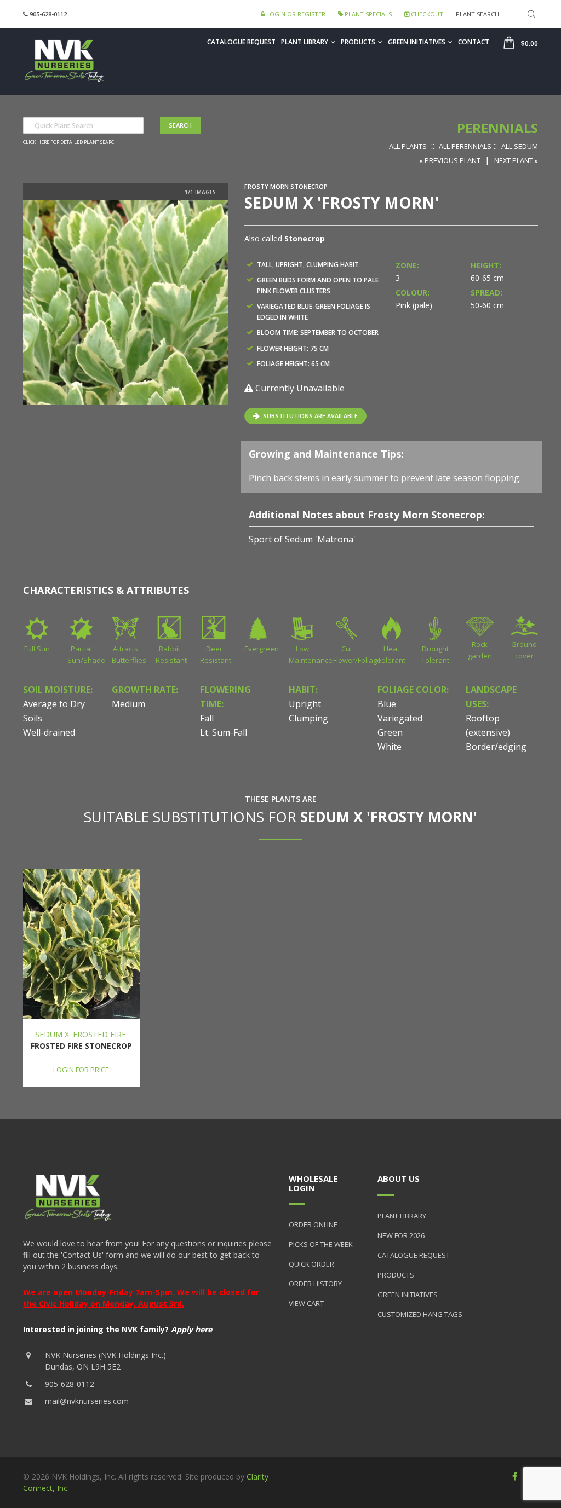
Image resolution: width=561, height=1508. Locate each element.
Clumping (308, 718)
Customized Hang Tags (419, 1314)
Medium (128, 704)
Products (358, 42)
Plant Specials (367, 14)
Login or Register (295, 14)
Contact (473, 42)
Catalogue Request (241, 42)
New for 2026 (401, 1235)
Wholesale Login (313, 1183)
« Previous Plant (449, 160)
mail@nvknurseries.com (87, 1401)
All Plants (408, 146)
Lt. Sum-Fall (223, 732)
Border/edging (496, 747)
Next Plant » (516, 160)
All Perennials (465, 146)
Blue (386, 704)
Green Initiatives (416, 42)
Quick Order (311, 1264)
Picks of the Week (321, 1244)
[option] (125, 302)
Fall (207, 718)
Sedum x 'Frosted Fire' (81, 1034)
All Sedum (519, 146)
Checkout (426, 14)
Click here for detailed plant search (70, 142)
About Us (398, 1178)
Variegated (399, 718)
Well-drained (49, 732)
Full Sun (37, 649)
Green (390, 732)
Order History (315, 1284)
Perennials (497, 128)
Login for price (81, 1069)
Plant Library (304, 42)
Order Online (313, 1224)
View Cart (306, 1303)
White (389, 747)
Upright (305, 704)
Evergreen (261, 649)
